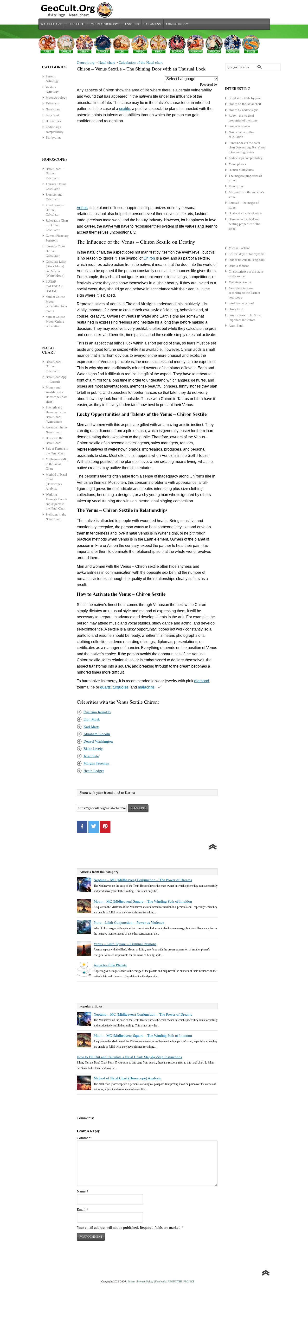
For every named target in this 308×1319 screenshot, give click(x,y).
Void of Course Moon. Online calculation (55, 321)
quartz (105, 687)
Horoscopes (75, 24)
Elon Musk (91, 719)
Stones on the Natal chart (245, 104)
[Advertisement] (147, 165)
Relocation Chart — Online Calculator (57, 225)
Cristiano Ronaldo (97, 712)
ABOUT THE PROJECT (180, 1281)
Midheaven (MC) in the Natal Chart (57, 463)
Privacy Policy (145, 1281)
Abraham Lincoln (96, 734)
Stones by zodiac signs (243, 110)
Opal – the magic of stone (245, 213)
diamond (201, 681)
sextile (124, 109)
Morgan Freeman (96, 763)
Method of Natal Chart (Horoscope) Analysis (127, 1078)
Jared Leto (91, 756)
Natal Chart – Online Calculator (54, 366)
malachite (146, 687)
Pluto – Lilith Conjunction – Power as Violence (129, 922)
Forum (131, 1281)
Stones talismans (239, 126)
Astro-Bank (236, 325)
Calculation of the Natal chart (141, 62)
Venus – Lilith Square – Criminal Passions (125, 944)
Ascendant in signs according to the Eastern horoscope (244, 292)
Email (82, 1209)
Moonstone (236, 186)
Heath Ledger (93, 771)
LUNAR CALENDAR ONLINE (54, 286)
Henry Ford (236, 309)
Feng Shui (131, 24)
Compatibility (177, 24)
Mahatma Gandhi (240, 282)
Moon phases (237, 164)
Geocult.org (86, 62)
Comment (84, 1138)
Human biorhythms (241, 170)
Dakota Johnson (239, 266)
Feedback (160, 1281)
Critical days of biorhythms (246, 254)
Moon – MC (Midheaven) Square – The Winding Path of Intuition (143, 901)
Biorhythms (53, 137)
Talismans (152, 24)
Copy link (138, 808)
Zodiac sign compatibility (246, 158)
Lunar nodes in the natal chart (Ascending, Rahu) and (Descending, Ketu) (247, 147)
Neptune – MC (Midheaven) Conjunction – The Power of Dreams (143, 880)
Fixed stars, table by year (245, 98)
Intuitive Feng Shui (241, 303)
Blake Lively (93, 749)
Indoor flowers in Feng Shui (247, 259)
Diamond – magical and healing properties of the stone (244, 223)
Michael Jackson (239, 248)
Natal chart (51, 24)
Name (83, 1191)
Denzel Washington (98, 741)
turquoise (120, 687)
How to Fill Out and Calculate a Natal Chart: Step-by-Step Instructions (129, 1057)
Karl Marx (91, 727)
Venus (82, 208)
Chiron (149, 258)
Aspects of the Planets (110, 965)
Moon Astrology (104, 24)
